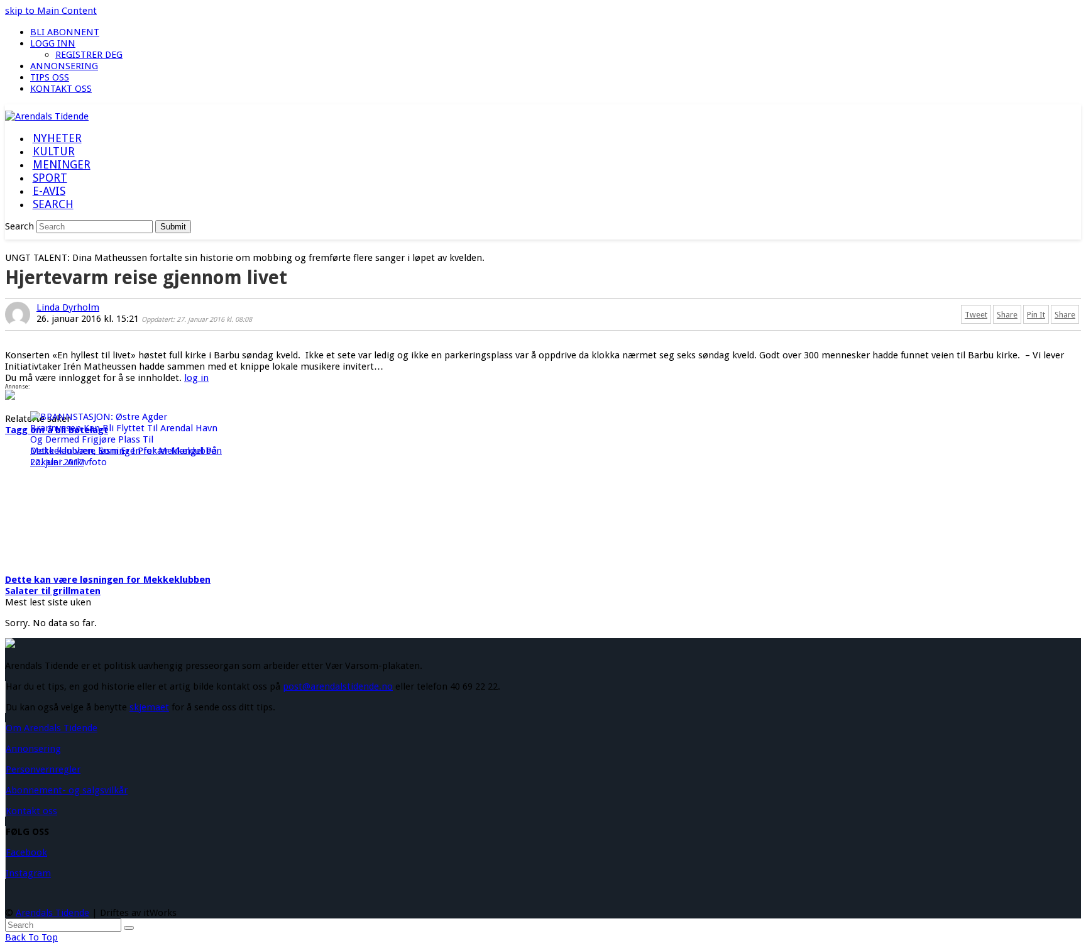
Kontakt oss (31, 811)
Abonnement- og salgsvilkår (67, 790)
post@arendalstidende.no (338, 686)
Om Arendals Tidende (51, 728)
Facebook (26, 852)
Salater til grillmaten (53, 591)
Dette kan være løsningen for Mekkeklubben (108, 579)
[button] (52, 205)
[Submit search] (129, 928)
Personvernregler (43, 769)
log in (196, 377)
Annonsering (33, 748)
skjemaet (149, 707)
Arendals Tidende (52, 912)
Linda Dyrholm (67, 307)
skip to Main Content (51, 10)
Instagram (28, 873)
